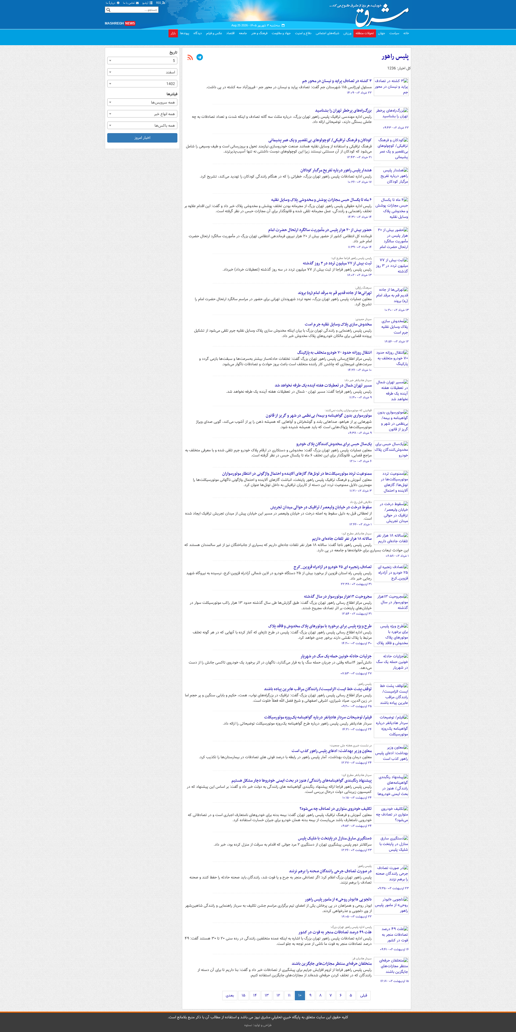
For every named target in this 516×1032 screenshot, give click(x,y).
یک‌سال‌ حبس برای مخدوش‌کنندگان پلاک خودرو (334, 444)
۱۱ (289, 995)
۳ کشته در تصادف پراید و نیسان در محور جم (337, 80)
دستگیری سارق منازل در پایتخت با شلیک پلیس (335, 838)
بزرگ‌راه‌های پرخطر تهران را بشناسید (343, 110)
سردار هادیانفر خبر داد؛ (358, 380)
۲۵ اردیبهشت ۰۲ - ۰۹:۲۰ (356, 706)
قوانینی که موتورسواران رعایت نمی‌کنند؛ (348, 410)
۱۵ (243, 995)
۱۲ (278, 995)
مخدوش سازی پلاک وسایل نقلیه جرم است (338, 324)
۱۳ (267, 995)
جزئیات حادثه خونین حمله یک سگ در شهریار (336, 656)
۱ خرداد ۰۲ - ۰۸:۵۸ (397, 556)
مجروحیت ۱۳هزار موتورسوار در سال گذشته (338, 596)
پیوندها (184, 33)
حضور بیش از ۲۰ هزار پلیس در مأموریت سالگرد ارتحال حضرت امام (320, 229)
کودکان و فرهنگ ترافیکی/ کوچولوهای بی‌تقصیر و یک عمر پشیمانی (320, 140)
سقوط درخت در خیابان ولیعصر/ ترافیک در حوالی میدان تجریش (321, 507)
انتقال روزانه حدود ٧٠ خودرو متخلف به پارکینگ (334, 352)
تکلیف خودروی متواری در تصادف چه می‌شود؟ (336, 808)
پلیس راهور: (364, 684)
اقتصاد (230, 33)
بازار (173, 33)
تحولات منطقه (365, 33)
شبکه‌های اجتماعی (327, 33)
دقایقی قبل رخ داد (361, 502)
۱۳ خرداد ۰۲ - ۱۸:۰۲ (359, 275)
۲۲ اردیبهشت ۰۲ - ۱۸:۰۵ (357, 916)
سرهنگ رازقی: (363, 287)
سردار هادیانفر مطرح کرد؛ (356, 533)
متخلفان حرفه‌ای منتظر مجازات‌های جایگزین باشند (332, 963)
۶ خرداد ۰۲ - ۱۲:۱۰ (361, 461)
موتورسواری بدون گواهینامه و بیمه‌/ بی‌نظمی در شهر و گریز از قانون (319, 415)
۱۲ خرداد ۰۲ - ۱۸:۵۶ (397, 341)
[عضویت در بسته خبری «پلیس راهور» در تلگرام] (199, 58)
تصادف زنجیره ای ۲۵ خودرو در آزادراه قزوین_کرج (333, 566)
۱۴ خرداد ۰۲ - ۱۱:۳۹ (360, 247)
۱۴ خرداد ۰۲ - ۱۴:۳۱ (360, 217)
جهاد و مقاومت (281, 33)
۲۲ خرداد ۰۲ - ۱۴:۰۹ (359, 92)
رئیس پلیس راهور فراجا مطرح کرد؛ (351, 258)
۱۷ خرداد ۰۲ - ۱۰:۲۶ (360, 182)
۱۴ (255, 995)
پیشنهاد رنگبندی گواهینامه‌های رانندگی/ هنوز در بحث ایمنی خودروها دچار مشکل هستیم (301, 780)
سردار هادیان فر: (362, 958)
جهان (381, 33)
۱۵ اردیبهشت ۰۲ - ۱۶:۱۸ (394, 981)
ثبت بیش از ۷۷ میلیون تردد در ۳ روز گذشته (337, 263)
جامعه (243, 33)
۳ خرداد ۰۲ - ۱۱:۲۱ (361, 490)
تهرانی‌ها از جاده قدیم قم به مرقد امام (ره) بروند (335, 292)
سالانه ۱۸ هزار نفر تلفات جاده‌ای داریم (342, 538)
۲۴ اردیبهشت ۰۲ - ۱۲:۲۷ (356, 762)
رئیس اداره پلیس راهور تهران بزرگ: (351, 927)
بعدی (230, 995)
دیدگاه (198, 33)
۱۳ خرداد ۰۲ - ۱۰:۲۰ (397, 310)
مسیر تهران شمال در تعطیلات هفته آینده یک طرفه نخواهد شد (323, 385)
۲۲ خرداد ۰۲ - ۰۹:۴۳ (396, 127)
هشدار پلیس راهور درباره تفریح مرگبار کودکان (336, 170)
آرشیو (145, 3)
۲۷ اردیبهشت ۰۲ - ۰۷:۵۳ (356, 673)
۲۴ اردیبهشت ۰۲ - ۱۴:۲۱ (357, 729)
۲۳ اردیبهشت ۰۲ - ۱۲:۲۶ (356, 850)
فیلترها (172, 94)
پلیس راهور (395, 56)
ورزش (347, 33)
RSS (159, 3)
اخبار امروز (142, 138)
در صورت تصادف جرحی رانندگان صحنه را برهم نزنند (330, 871)
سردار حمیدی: (363, 319)
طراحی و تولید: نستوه (258, 1025)
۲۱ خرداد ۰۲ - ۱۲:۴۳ (359, 157)
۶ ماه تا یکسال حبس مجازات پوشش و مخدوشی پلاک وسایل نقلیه (321, 199)
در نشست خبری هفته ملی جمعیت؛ (350, 745)
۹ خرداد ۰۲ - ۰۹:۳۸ (360, 433)
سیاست (394, 33)
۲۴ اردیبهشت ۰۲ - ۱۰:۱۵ (357, 797)
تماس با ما (129, 3)
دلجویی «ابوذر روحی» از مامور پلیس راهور (338, 899)
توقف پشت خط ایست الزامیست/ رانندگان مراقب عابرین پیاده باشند (318, 689)
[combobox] (142, 60)
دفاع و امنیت (303, 33)
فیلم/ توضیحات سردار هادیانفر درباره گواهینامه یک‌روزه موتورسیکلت (318, 717)
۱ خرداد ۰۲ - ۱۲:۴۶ (360, 524)
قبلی (363, 995)
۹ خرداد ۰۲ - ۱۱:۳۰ (360, 397)
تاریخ (173, 52)
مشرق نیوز (371, 13)
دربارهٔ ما (111, 3)
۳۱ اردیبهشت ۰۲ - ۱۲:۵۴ (357, 613)
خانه (406, 33)
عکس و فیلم (214, 33)
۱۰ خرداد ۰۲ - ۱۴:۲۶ (360, 370)
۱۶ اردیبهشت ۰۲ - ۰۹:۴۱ (394, 949)
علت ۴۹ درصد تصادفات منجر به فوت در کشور (335, 932)
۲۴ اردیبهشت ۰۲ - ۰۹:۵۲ (356, 826)
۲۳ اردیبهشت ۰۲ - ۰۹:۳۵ (393, 888)
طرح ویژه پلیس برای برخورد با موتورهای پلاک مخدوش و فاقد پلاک (320, 626)
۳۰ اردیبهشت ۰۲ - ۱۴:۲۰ (357, 643)
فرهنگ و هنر (259, 33)
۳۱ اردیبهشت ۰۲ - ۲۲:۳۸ (356, 584)
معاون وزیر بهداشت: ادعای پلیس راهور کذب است (332, 750)
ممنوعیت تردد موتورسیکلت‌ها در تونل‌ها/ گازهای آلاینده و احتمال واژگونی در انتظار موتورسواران (297, 473)
